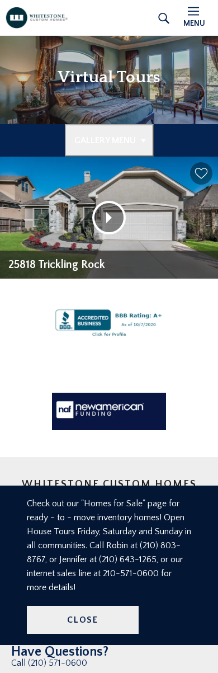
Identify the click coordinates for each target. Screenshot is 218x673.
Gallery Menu (105, 140)
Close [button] (82, 620)
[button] (201, 173)
